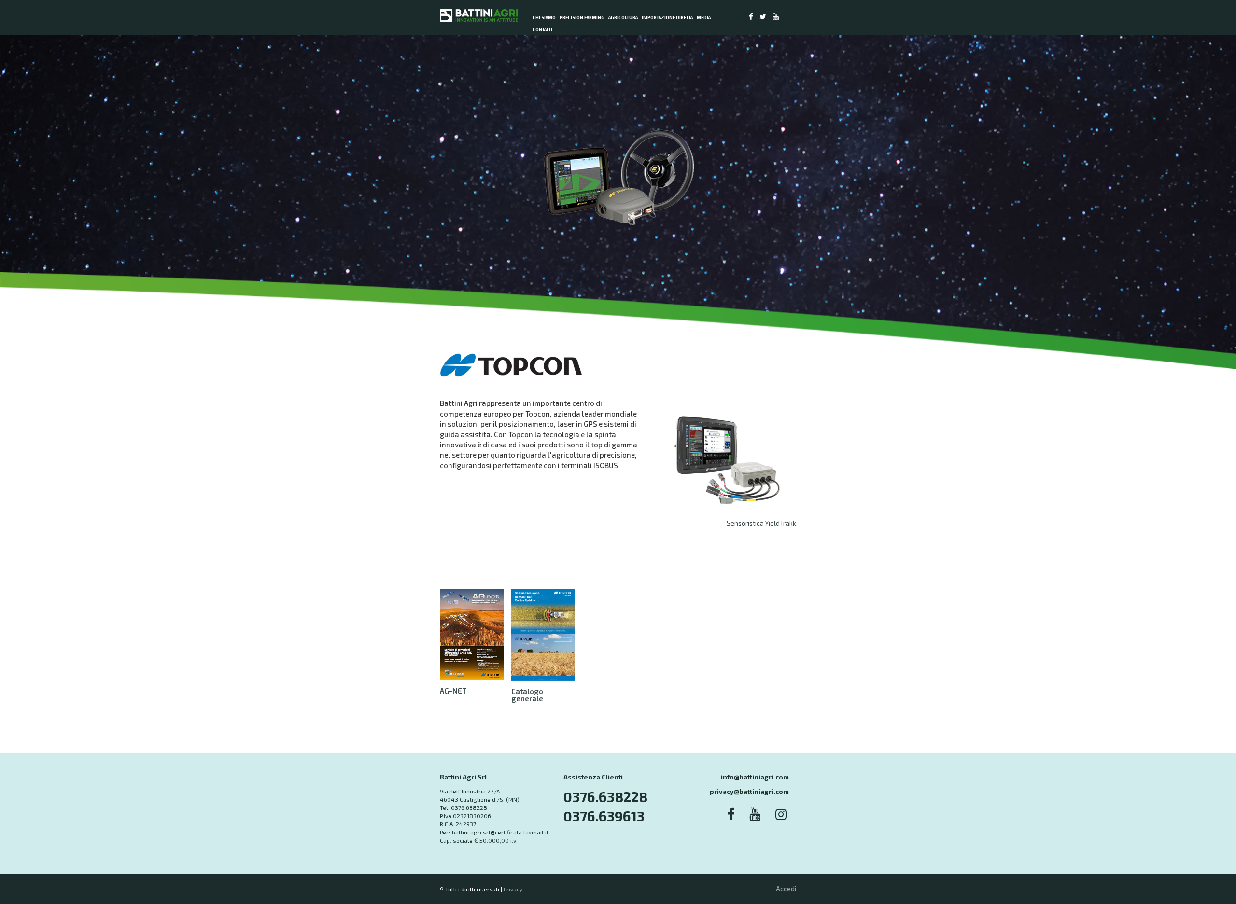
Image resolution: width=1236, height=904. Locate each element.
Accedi (786, 888)
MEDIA (704, 17)
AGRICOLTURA (623, 17)
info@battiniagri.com (755, 777)
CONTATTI (542, 29)
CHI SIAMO (544, 17)
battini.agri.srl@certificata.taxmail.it (500, 832)
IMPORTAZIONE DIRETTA (667, 17)
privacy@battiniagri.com (749, 791)
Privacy (513, 889)
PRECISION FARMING (582, 17)
